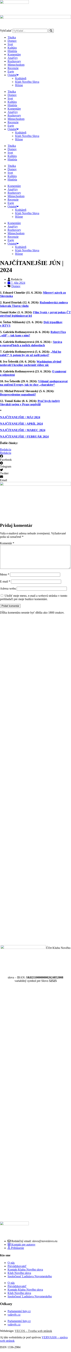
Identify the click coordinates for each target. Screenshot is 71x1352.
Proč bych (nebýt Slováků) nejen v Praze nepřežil (30, 402)
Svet (10, 44)
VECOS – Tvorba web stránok (33, 1330)
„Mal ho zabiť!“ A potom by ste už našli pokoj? (30, 353)
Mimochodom (16, 64)
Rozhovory (14, 61)
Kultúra (12, 47)
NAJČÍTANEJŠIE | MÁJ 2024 (20, 417)
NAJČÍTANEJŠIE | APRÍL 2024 (21, 423)
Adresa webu (8, 588)
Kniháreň (20, 78)
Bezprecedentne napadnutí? (18, 394)
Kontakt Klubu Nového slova (25, 1269)
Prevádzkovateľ (17, 1266)
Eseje (11, 71)
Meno (4, 574)
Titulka (12, 37)
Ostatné (12, 75)
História (12, 51)
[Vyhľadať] (51, 31)
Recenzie (13, 68)
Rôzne (19, 85)
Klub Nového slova (19, 1273)
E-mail (5, 581)
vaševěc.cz (14, 1314)
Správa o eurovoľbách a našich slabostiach (31, 343)
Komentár (7, 543)
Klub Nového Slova (27, 81)
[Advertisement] (35, 779)
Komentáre (14, 54)
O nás (11, 1262)
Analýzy (13, 57)
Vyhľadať (6, 30)
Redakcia (5, 449)
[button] (35, 458)
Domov (12, 40)
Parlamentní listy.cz (19, 1311)
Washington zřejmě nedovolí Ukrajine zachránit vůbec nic (30, 363)
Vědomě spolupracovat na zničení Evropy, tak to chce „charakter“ (34, 383)
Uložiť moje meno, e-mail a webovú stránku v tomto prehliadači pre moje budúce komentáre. (33, 597)
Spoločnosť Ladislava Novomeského (30, 1276)
